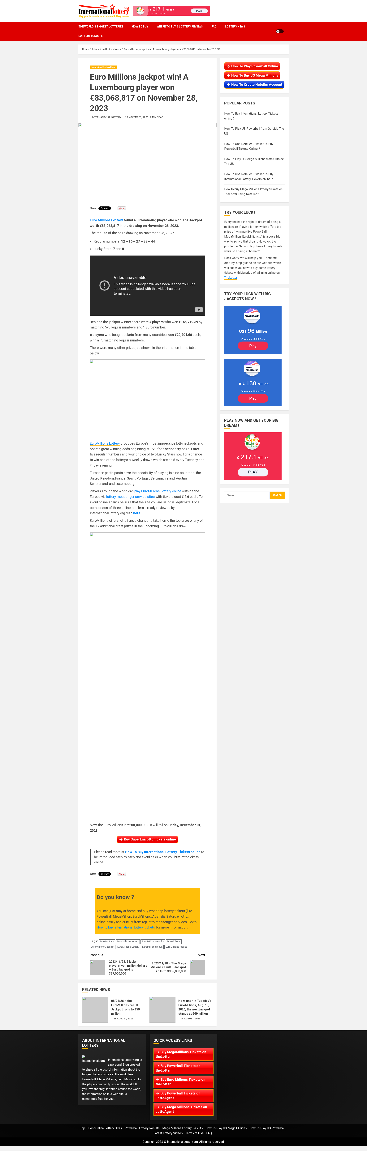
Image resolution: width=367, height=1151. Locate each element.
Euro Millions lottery (128, 941)
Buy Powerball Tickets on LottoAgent (178, 1095)
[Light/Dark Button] (280, 31)
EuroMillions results (176, 946)
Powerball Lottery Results (142, 1128)
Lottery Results (90, 35)
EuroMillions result (152, 946)
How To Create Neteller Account (256, 85)
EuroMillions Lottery (105, 443)
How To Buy (140, 26)
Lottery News (235, 26)
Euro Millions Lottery (106, 220)
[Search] (288, 31)
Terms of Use (194, 1133)
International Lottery (106, 117)
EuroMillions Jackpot (102, 946)
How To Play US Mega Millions (226, 1128)
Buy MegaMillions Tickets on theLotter (181, 1054)
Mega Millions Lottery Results (182, 1128)
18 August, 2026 (190, 1018)
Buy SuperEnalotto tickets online (150, 839)
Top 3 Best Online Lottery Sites (101, 1128)
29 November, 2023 (136, 117)
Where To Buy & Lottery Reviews (180, 26)
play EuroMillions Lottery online (157, 491)
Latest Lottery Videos (168, 1133)
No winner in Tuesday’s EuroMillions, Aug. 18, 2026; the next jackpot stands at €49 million (162, 1010)
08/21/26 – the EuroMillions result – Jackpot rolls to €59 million (95, 1010)
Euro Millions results (153, 941)
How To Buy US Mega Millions (254, 75)
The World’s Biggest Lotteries (100, 26)
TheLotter (230, 277)
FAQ (213, 26)
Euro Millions (107, 941)
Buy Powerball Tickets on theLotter (178, 1068)
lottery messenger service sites (131, 497)
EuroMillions (173, 941)
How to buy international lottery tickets (126, 927)
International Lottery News (103, 67)
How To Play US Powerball (267, 1128)
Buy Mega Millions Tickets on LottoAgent (181, 1109)
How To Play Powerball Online (254, 66)
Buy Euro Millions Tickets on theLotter (180, 1081)
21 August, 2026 (123, 1018)
